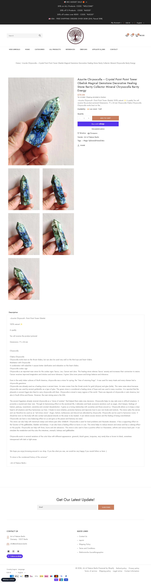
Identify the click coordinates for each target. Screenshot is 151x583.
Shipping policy (105, 571)
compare (93, 133)
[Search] (40, 35)
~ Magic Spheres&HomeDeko (93, 140)
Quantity (81, 114)
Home (18, 63)
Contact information (131, 571)
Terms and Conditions (87, 548)
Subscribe (106, 507)
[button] (139, 35)
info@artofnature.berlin (18, 544)
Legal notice (117, 571)
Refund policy (121, 568)
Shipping (89, 97)
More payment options (98, 129)
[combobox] (25, 35)
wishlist (83, 133)
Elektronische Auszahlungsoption (91, 552)
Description (13, 312)
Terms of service (91, 571)
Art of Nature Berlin (91, 137)
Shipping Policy (84, 544)
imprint (81, 540)
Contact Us (83, 536)
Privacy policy (134, 568)
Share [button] (82, 145)
